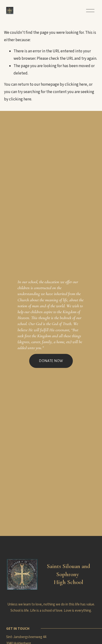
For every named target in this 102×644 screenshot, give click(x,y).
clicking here (76, 84)
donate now (51, 361)
